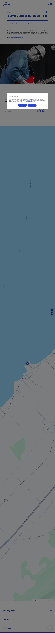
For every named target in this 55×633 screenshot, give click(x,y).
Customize (22, 105)
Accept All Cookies (32, 105)
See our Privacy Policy (30, 101)
